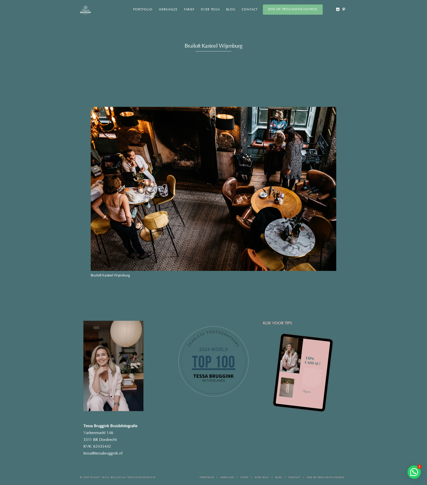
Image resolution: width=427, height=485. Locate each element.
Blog (231, 9)
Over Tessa (210, 9)
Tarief (189, 9)
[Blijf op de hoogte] (337, 9)
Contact (250, 9)
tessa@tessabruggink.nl (103, 453)
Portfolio (143, 9)
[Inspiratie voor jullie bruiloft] (343, 9)
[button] (414, 472)
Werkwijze (168, 9)
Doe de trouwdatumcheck (293, 9)
